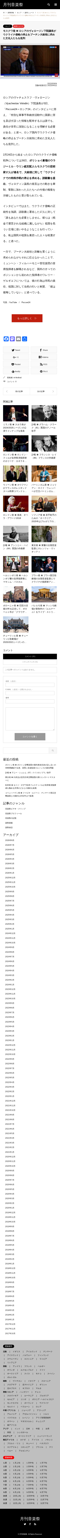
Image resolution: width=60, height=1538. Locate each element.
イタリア (31, 1381)
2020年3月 (9, 1198)
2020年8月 (9, 1175)
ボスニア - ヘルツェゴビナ (43, 1399)
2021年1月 (9, 1152)
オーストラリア (24, 1436)
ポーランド (28, 1403)
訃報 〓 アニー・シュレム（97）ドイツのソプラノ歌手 (28, 773)
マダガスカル (25, 1421)
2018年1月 (9, 1320)
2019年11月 (10, 1217)
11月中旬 (30, 1500)
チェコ (37, 1392)
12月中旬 (30, 1503)
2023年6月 (9, 1017)
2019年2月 (9, 1259)
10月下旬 (44, 1496)
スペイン (51, 1374)
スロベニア (46, 1381)
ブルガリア (44, 1396)
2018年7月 (9, 1291)
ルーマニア (28, 1396)
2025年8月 (9, 896)
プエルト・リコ (13, 1443)
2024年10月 (10, 943)
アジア (6, 1429)
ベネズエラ (43, 1443)
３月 (6, 1470)
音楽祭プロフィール (13, 813)
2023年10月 (10, 999)
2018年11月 (10, 1273)
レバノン (26, 1418)
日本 (28, 1429)
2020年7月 (9, 1180)
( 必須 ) (11, 681)
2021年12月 (10, 1101)
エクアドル (10, 1447)
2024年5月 (9, 966)
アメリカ (35, 1440)
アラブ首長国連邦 (43, 1418)
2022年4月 (9, 1082)
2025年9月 (9, 892)
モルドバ (10, 1407)
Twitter (25, 1524)
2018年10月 (10, 1278)
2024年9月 (9, 947)
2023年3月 (9, 1031)
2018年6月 (9, 1296)
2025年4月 (9, 915)
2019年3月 (9, 1254)
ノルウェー (27, 1355)
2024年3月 (9, 975)
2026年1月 (9, 873)
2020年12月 (10, 1157)
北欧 (6, 1351)
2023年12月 (10, 989)
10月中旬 (30, 1496)
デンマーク (47, 1351)
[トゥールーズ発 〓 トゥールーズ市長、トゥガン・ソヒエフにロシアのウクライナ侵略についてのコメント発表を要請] (43, 391)
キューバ (29, 1443)
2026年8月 (9, 840)
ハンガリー (24, 1392)
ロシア (7, 26)
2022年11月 (10, 1050)
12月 (6, 1503)
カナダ (23, 1440)
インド (17, 1429)
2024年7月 (9, 957)
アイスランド (11, 1355)
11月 (6, 1500)
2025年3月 (9, 919)
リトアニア (11, 1363)
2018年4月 (9, 1305)
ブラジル (39, 1447)
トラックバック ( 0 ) (30, 662)
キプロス (26, 1388)
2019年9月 (9, 1226)
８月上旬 (16, 1488)
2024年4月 (9, 971)
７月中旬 (29, 1485)
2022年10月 (10, 1054)
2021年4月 (9, 1138)
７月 (6, 1485)
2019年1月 (9, 1264)
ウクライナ (44, 1403)
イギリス (16, 1351)
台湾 (47, 1429)
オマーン (10, 1421)
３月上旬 (16, 1470)
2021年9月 (9, 1115)
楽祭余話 (9, 827)
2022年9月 (9, 1059)
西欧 (6, 1366)
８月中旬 (29, 1488)
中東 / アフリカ (10, 1410)
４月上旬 (16, 1474)
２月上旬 (16, 1466)
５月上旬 (16, 1477)
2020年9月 (9, 1171)
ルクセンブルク (27, 1370)
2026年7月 (9, 845)
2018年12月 (10, 1268)
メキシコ (48, 1440)
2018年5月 (9, 1301)
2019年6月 (9, 1240)
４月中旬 (29, 1474)
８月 (6, 1488)
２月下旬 (43, 1466)
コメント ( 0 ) (30, 656)
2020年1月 (9, 1208)
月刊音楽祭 (30, 1519)
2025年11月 (10, 882)
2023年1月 (9, 1040)
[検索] (48, 4)
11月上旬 (17, 1500)
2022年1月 (9, 1096)
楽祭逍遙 (9, 823)
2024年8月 (9, 952)
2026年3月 (9, 864)
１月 (6, 1463)
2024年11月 (10, 938)
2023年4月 (9, 1026)
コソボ (23, 1399)
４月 (6, 1474)
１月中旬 (29, 1463)
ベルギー (41, 1366)
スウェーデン (12, 1359)
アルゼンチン (23, 1451)
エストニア (28, 1359)
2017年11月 (10, 1329)
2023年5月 (9, 1022)
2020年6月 (9, 1185)
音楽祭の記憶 (10, 818)
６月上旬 (16, 1481)
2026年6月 (9, 850)
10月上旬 (17, 1496)
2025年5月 (9, 910)
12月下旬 (44, 1503)
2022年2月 (9, 1091)
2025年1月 (9, 929)
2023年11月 (10, 994)
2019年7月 (9, 1236)
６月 (6, 1481)
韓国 (9, 1432)
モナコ (38, 1374)
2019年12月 (10, 1213)
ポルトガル (11, 1377)
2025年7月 (9, 901)
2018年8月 (9, 1287)
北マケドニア (28, 1385)
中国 (37, 1429)
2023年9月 (9, 1003)
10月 (6, 1496)
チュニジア (40, 1421)
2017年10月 (10, 1333)
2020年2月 (9, 1203)
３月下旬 (43, 1470)
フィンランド (43, 1355)
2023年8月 (9, 1008)
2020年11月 (10, 1161)
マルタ (38, 1388)
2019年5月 (9, 1245)
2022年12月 (10, 1045)
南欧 (6, 1381)
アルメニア (11, 1414)
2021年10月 (10, 1110)
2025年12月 (10, 878)
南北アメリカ (9, 1440)
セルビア (10, 1399)
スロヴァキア (12, 1396)
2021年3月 (9, 1143)
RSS (35, 1524)
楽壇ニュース (18, 26)
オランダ (10, 1370)
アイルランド (31, 1351)
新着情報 (11, 12)
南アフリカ (11, 1425)
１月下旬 (43, 1463)
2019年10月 (10, 1222)
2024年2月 (9, 980)
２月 (6, 1466)
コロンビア (25, 1447)
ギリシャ (43, 1385)
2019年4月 (9, 1250)
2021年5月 (9, 1133)
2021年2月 (9, 1147)
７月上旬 (16, 1485)
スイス (27, 1374)
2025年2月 (9, 924)
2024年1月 (9, 985)
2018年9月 (9, 1282)
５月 (6, 1477)
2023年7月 (9, 1012)
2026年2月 (9, 868)
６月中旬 (29, 1481)
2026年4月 (9, 859)
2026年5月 (9, 854)
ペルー (10, 1451)
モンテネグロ (12, 1403)
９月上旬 (16, 1492)
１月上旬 (16, 1463)
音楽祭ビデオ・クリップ (15, 809)
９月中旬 (29, 1492)
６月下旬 (43, 1481)
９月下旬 (43, 1492)
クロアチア (11, 1385)
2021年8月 (9, 1119)
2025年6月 (9, 905)
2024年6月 (9, 961)
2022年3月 (9, 1087)
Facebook (30, 1524)
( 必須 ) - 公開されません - (19, 689)
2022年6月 (9, 1073)
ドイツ (42, 1370)
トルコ (46, 1414)
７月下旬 (43, 1485)
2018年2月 (9, 1315)
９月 (6, 1492)
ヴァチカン (17, 1381)
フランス (28, 1366)
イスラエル (11, 1418)
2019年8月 (9, 1231)
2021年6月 (9, 1129)
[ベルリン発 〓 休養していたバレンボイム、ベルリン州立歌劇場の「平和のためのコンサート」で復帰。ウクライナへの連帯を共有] (16, 391)
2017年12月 (10, 1324)
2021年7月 (9, 1124)
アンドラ (15, 1366)
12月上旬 (17, 1503)
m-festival (18, 378)
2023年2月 (9, 1036)
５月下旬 (43, 1477)
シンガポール (22, 1432)
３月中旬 (29, 1470)
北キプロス (11, 1388)
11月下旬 (44, 1500)
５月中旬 (29, 1477)
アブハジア (40, 1410)
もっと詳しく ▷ (27, 318)
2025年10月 (10, 887)
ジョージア (26, 1410)
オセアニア (8, 1436)
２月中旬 (29, 1466)
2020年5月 (9, 1189)
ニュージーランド (44, 1436)
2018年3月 (9, 1310)
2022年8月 (9, 1064)
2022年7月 (9, 1068)
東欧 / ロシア (9, 1392)
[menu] (55, 4)
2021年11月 (10, 1106)
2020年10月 (10, 1166)
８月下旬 (43, 1488)
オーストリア (12, 1374)
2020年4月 (9, 1194)
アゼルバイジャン (30, 1414)
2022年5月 (9, 1078)
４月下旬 (43, 1474)
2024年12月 (10, 933)
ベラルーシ (25, 1407)
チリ (51, 1447)
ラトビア (43, 1359)
